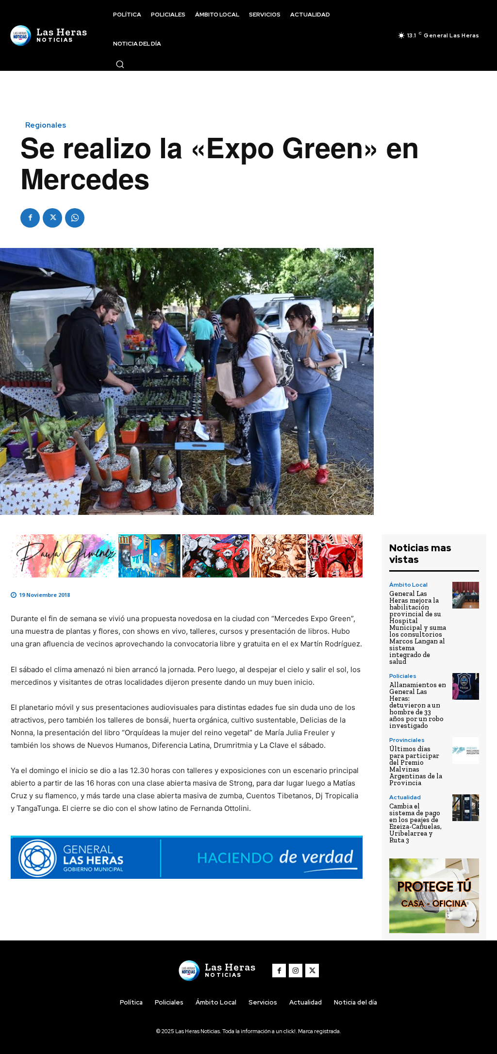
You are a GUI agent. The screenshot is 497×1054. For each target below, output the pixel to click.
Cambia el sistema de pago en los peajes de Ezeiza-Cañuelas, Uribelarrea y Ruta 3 (415, 823)
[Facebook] (30, 218)
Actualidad (405, 797)
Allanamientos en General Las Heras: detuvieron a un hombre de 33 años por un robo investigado (417, 705)
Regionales (45, 125)
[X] (52, 218)
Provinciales (407, 740)
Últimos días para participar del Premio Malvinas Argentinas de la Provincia (415, 766)
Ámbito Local (408, 585)
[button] (120, 64)
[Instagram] (295, 970)
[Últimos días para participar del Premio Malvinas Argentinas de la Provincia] (466, 750)
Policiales (402, 676)
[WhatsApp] (74, 218)
